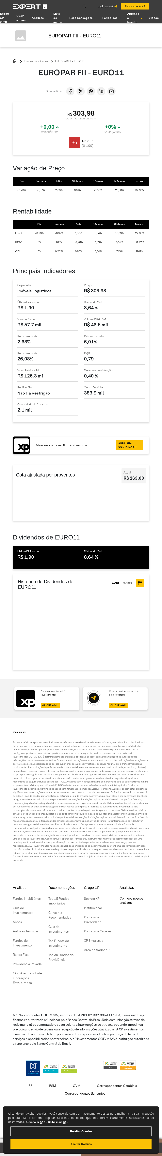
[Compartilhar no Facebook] (70, 91)
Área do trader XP (96, 950)
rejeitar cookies (81, 1131)
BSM (52, 1086)
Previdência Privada (27, 964)
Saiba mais (55, 1122)
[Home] (15, 61)
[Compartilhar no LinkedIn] (101, 91)
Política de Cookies (98, 931)
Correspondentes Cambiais (117, 1086)
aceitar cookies (81, 1144)
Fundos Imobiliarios (35, 61)
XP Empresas (93, 941)
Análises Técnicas (26, 931)
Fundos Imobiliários (27, 899)
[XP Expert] (30, 6)
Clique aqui (50, 705)
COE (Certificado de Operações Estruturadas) (27, 978)
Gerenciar (32, 1122)
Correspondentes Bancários (85, 1093)
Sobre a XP (92, 899)
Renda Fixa (21, 955)
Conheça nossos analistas (131, 900)
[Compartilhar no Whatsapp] (91, 91)
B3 (30, 1086)
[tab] (140, 583)
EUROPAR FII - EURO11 (70, 61)
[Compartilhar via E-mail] (111, 91)
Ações (17, 922)
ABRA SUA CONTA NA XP (127, 445)
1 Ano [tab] (115, 582)
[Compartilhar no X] (80, 91)
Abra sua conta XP (135, 6)
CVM (76, 1086)
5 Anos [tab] (127, 582)
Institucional (93, 908)
